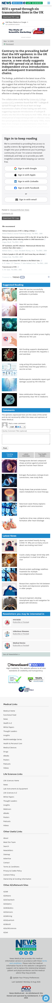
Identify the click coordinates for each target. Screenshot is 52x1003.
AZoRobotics (8, 908)
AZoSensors (8, 912)
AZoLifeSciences (9, 928)
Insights (6, 735)
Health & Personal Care (12, 743)
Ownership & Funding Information (17, 879)
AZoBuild (7, 924)
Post (5, 448)
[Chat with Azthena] (46, 998)
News (5, 719)
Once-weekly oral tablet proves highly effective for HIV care (34, 335)
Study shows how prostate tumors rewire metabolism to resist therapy (33, 490)
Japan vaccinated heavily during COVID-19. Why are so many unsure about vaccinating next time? (33, 542)
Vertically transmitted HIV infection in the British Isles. (21, 261)
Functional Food (9, 715)
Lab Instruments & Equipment (15, 789)
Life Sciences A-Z (10, 793)
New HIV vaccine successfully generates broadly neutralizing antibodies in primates (31, 291)
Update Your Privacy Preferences (25, 977)
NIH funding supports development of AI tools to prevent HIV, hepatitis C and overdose (34, 351)
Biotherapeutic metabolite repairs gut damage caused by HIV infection (34, 380)
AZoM (5, 891)
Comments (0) (7, 213)
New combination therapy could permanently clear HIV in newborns (33, 395)
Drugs (5, 751)
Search (6, 846)
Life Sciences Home (11, 780)
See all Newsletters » (11, 654)
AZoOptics (7, 904)
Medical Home (9, 711)
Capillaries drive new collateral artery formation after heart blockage (34, 519)
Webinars (7, 809)
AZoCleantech (9, 900)
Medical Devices (9, 747)
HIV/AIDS (17, 620)
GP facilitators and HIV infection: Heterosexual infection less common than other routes (23, 247)
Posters (6, 760)
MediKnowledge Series (12, 739)
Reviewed (10, 44)
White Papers (8, 727)
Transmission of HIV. (9, 267)
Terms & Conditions (11, 867)
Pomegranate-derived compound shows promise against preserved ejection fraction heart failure (33, 463)
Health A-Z (7, 723)
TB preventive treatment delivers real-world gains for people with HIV (33, 320)
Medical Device (19, 643)
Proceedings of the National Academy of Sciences (24, 81)
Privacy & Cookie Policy (12, 871)
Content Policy (9, 875)
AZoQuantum (8, 920)
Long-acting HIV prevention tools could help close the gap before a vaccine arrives (32, 366)
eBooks (6, 756)
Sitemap (6, 854)
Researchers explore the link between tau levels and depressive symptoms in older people (34, 585)
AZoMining (7, 916)
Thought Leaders (10, 731)
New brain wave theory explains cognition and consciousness (32, 505)
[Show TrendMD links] (49, 277)
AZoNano (7, 896)
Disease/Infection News (19, 210)
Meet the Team (9, 842)
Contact (6, 862)
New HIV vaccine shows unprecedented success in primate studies (33, 306)
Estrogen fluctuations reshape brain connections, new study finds (33, 476)
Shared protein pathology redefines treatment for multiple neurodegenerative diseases (33, 571)
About (5, 838)
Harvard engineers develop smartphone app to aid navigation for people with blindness (34, 600)
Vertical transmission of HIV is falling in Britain (18, 231)
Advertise (7, 858)
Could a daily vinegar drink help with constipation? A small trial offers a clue (34, 557)
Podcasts (7, 764)
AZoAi (5, 932)
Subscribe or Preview (20, 622)
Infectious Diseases (21, 631)
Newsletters (8, 850)
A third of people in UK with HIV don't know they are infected (23, 254)
